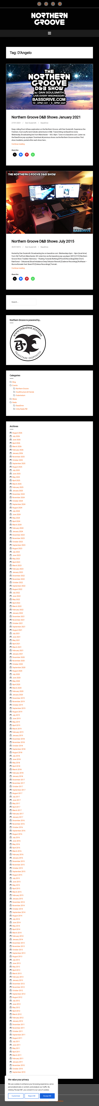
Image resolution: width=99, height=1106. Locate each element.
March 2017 (16, 810)
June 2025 (16, 474)
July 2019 (16, 715)
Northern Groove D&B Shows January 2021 (46, 117)
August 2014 (17, 916)
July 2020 (16, 674)
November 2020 (18, 661)
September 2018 (18, 749)
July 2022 (16, 593)
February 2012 (17, 1018)
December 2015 (18, 861)
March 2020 (16, 688)
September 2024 (18, 504)
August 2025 (17, 467)
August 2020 (17, 671)
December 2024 (18, 494)
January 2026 (17, 453)
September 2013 (18, 953)
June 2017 (16, 800)
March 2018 (16, 769)
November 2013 (18, 946)
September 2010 (18, 1072)
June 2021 (16, 637)
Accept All (47, 1096)
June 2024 (16, 514)
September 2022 (18, 586)
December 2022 (18, 576)
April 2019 (16, 725)
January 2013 (17, 980)
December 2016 (18, 820)
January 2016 (17, 858)
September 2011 (18, 1035)
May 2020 (16, 681)
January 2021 (17, 654)
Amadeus (59, 1101)
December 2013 (18, 943)
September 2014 (18, 912)
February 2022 (17, 610)
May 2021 (16, 640)
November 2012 (18, 987)
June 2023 (16, 555)
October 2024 (17, 501)
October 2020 (17, 664)
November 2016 (18, 824)
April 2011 (16, 1052)
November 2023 (18, 538)
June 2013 (16, 963)
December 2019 (18, 698)
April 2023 (16, 562)
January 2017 (17, 817)
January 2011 (17, 1062)
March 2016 (16, 851)
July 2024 (16, 511)
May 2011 (16, 1048)
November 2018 (18, 742)
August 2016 (17, 834)
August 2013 (17, 956)
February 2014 (17, 936)
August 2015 (17, 875)
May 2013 (16, 967)
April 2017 (16, 807)
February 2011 (17, 1058)
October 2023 (17, 542)
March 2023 (16, 565)
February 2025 (17, 487)
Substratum (20, 395)
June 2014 (16, 922)
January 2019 (17, 735)
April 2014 (16, 929)
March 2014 (16, 933)
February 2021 (17, 650)
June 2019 (16, 718)
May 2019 (16, 722)
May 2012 (16, 1007)
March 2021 (16, 647)
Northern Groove (22, 389)
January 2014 (17, 939)
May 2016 (16, 844)
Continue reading (21, 145)
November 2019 (18, 701)
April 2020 (16, 684)
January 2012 (17, 1021)
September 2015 (18, 871)
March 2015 (16, 892)
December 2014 (18, 902)
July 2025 (16, 470)
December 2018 (18, 739)
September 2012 (18, 994)
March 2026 (16, 446)
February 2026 (17, 450)
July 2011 (16, 1041)
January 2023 (17, 572)
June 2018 (16, 759)
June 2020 (16, 678)
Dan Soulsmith (30, 123)
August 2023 (17, 548)
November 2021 (18, 620)
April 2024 (16, 521)
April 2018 (16, 766)
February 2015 (17, 895)
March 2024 (16, 525)
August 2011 (17, 1038)
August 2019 (17, 712)
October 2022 (17, 582)
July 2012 (16, 1001)
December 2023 (18, 535)
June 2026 (16, 440)
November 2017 (18, 783)
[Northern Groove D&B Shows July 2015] (49, 202)
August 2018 (17, 752)
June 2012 (16, 1004)
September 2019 (18, 708)
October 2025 (17, 460)
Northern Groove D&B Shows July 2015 (43, 241)
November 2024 (18, 497)
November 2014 (18, 905)
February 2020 (17, 691)
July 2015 (16, 878)
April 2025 (16, 480)
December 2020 (18, 657)
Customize (16, 1096)
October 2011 (17, 1031)
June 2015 (16, 882)
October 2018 (17, 746)
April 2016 (16, 848)
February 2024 (17, 528)
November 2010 (18, 1065)
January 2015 (17, 899)
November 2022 (18, 579)
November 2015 (18, 865)
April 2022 (16, 603)
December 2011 (18, 1024)
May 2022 (16, 599)
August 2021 (17, 630)
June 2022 (16, 596)
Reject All (31, 1096)
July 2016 (16, 837)
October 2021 (17, 623)
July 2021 (16, 633)
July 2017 (16, 797)
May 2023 (16, 559)
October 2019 (17, 705)
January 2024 (17, 531)
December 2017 (18, 780)
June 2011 (16, 1045)
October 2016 (17, 827)
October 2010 (17, 1069)
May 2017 (16, 803)
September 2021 (18, 627)
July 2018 (16, 756)
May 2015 (16, 885)
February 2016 (17, 854)
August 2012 (17, 997)
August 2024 (17, 508)
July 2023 (16, 552)
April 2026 (16, 443)
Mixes (14, 399)
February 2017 (17, 814)
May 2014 (16, 926)
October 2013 (17, 950)
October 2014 (17, 909)
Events (15, 385)
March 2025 (16, 484)
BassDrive (44, 123)
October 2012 (17, 990)
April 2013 (16, 970)
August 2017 (17, 793)
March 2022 (16, 606)
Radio (14, 402)
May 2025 (16, 477)
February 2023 (17, 569)
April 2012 (16, 1011)
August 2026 (17, 433)
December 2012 (18, 984)
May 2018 (16, 763)
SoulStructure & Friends (25, 392)
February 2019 (17, 732)
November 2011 (18, 1028)
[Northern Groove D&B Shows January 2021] (49, 88)
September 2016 (18, 831)
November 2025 (18, 457)
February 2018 (17, 773)
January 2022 (17, 613)
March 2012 (16, 1014)
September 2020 (18, 667)
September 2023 (18, 545)
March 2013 (16, 973)
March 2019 (16, 729)
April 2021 (16, 644)
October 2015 (17, 868)
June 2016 (16, 841)
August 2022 (17, 589)
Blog (14, 382)
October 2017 (17, 786)
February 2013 (17, 977)
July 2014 (16, 919)
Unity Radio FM (21, 409)
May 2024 (16, 518)
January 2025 (17, 491)
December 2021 (18, 616)
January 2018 (17, 776)
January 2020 (17, 695)
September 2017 (18, 790)
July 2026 (16, 436)
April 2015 (16, 888)
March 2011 (16, 1055)
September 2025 (18, 463)
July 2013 (16, 960)
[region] (31, 1088)
